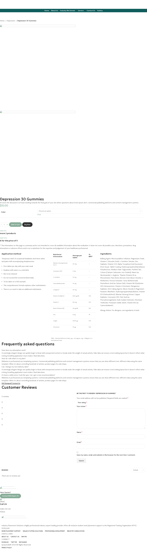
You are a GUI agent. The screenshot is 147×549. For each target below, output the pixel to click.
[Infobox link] (72, 236)
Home (2, 21)
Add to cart (15, 225)
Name (79, 432)
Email (79, 442)
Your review (82, 406)
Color (3, 212)
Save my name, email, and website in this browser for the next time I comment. (106, 455)
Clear (39, 214)
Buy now (27, 225)
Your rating (82, 402)
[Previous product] (1, 24)
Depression (11, 21)
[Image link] (14, 520)
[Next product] (5, 24)
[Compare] (1, 228)
